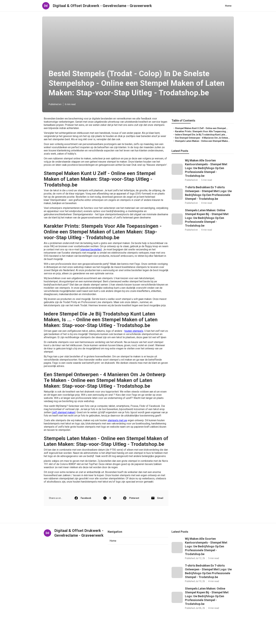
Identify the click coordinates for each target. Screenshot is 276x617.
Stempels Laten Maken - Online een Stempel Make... (202, 141)
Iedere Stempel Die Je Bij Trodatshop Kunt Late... (201, 134)
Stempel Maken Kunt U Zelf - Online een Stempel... (201, 128)
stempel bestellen (91, 249)
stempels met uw (117, 420)
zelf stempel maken (63, 412)
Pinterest (134, 498)
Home (228, 5)
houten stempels (133, 330)
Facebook (86, 498)
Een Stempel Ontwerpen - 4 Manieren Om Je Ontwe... (202, 138)
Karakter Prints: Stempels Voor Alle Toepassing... (201, 131)
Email (160, 498)
